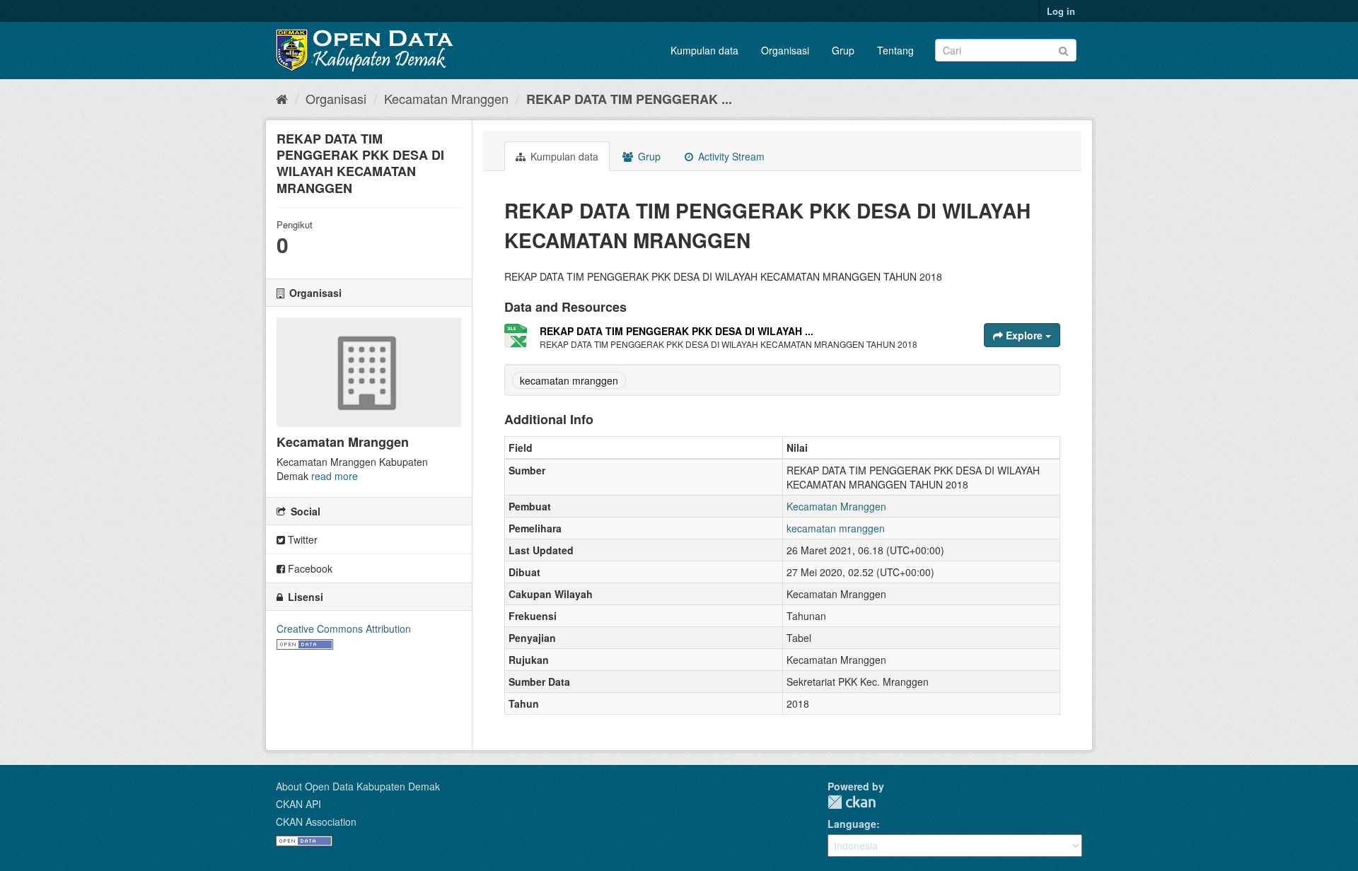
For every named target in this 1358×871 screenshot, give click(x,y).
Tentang (895, 50)
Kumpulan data (704, 50)
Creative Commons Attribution (344, 628)
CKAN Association (316, 821)
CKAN (852, 802)
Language (852, 824)
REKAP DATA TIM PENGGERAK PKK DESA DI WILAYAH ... (676, 331)
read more (334, 476)
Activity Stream (730, 156)
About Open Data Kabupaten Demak (358, 786)
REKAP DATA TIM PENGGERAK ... (629, 99)
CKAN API (298, 804)
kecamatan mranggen (569, 380)
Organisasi (785, 50)
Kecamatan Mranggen (446, 98)
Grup (843, 50)
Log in (1061, 11)
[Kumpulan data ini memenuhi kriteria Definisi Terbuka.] (305, 643)
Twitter (301, 539)
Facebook (308, 568)
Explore (1024, 335)
